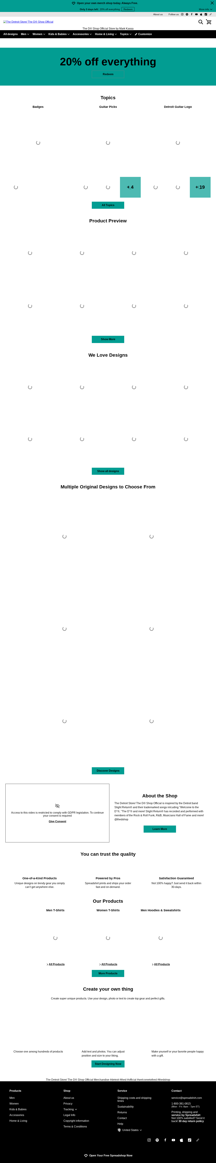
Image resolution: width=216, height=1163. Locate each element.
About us (158, 14)
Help (120, 1123)
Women (37, 34)
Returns (122, 1112)
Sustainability (125, 1106)
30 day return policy (191, 1121)
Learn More (160, 829)
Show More (108, 339)
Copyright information (76, 1120)
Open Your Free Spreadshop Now (110, 1155)
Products (15, 1090)
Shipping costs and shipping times (134, 1099)
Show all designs (108, 471)
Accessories (81, 34)
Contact (122, 1118)
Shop (66, 1090)
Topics (124, 34)
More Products (108, 973)
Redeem (128, 9)
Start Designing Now (108, 1063)
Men (23, 34)
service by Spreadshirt (185, 1115)
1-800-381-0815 (185, 1105)
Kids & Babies (57, 34)
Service (122, 1090)
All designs (10, 34)
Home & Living (104, 34)
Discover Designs (108, 770)
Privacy (67, 1103)
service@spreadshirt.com (186, 1097)
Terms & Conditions (75, 1126)
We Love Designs (108, 355)
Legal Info (69, 1115)
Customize (145, 34)
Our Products (108, 901)
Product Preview (108, 220)
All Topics (108, 205)
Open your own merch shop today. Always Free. (107, 3)
